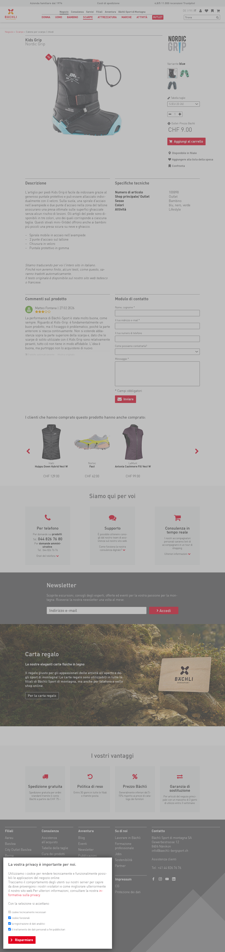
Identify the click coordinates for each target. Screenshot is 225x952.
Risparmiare (24, 940)
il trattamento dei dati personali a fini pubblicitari (38, 929)
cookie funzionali (21, 918)
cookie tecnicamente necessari (29, 912)
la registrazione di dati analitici (28, 923)
